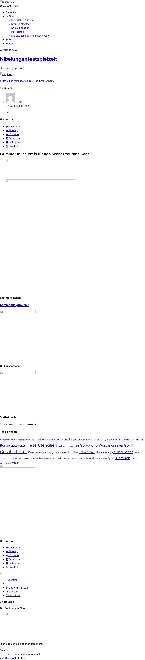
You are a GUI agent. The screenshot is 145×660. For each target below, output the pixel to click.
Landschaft (6, 458)
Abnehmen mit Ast (8, 439)
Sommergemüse (101, 459)
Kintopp (109, 452)
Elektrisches (18, 445)
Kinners (99, 452)
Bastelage (103, 440)
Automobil (95, 440)
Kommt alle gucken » (14, 305)
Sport (111, 458)
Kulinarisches (123, 452)
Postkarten (17, 31)
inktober (73, 452)
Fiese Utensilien (41, 445)
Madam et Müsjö (31, 459)
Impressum (12, 591)
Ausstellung (85, 440)
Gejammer (117, 445)
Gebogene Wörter (95, 445)
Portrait (90, 458)
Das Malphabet (20, 27)
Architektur (50, 439)
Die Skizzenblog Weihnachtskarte (30, 35)
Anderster (11, 579)
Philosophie (80, 458)
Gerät (128, 445)
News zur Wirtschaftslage (16, 80)
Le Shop (10, 16)
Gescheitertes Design (41, 452)
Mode (42, 458)
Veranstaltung (5, 463)
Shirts (9, 39)
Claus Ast (11, 12)
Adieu (32, 440)
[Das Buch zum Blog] (18, 372)
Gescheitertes (13, 451)
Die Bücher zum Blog (23, 20)
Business (126, 440)
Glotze (59, 452)
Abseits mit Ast (24, 440)
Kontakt (10, 43)
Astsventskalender (68, 439)
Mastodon (5, 650)
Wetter (15, 462)
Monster (50, 458)
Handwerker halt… (43, 80)
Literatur (18, 458)
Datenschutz (13, 595)
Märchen (66, 459)
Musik (58, 458)
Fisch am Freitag (65, 446)
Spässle (18, 68)
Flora (76, 445)
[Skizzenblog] (8, 1)
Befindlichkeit (114, 439)
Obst (72, 458)
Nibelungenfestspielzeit (28, 59)
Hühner (65, 453)
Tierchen (122, 458)
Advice (40, 439)
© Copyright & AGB (17, 587)
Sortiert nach (7, 424)
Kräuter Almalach (21, 23)
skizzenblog (7, 68)
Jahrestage (87, 452)
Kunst (137, 452)
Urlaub (134, 458)
